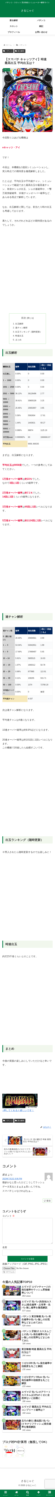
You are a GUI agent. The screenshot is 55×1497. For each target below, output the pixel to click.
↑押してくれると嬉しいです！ (18, 1110)
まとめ (18, 340)
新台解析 (20, 51)
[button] (49, 802)
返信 (48, 1200)
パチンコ (9, 51)
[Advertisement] (27, 280)
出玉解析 (19, 323)
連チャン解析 (21, 327)
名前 (4, 1247)
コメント (8, 1216)
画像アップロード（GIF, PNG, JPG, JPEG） (25, 1264)
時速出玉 (19, 336)
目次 (23, 318)
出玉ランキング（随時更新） (28, 332)
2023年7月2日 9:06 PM (12, 1179)
